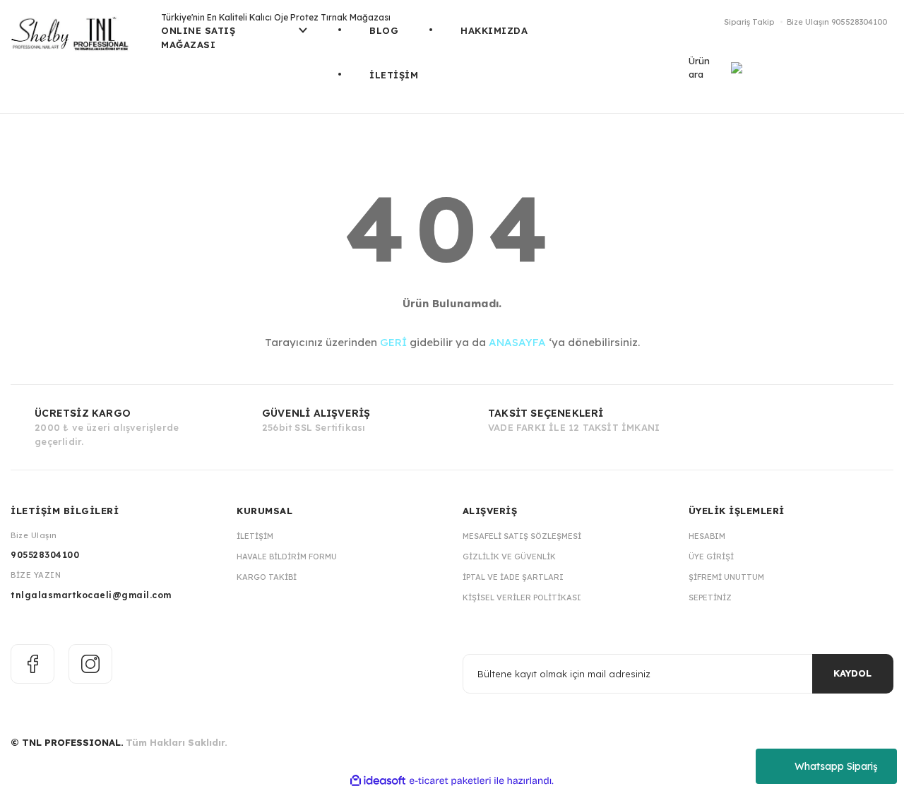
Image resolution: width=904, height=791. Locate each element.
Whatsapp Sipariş (836, 766)
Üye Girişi (711, 556)
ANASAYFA (517, 342)
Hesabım (707, 536)
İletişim (255, 536)
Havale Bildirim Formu (287, 556)
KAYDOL (852, 673)
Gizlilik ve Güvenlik (509, 556)
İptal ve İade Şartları (513, 577)
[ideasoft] (378, 780)
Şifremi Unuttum (726, 577)
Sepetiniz (710, 597)
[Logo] (75, 39)
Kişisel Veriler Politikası (522, 597)
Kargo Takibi (267, 577)
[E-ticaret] (450, 781)
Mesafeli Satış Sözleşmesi (522, 536)
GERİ (393, 342)
